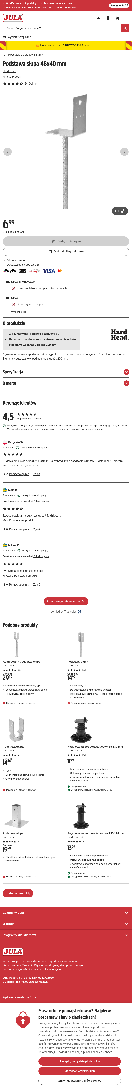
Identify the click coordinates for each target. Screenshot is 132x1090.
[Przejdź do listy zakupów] (108, 18)
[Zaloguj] (98, 18)
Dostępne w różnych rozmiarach (21, 703)
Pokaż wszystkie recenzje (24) (66, 601)
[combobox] (66, 28)
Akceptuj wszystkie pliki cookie (79, 1061)
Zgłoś (36, 474)
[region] (66, 1046)
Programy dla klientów (19, 935)
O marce (9, 383)
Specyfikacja (13, 372)
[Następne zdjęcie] (124, 152)
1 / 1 (117, 210)
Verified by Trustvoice (64, 611)
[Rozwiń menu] (127, 18)
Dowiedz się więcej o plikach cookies (79, 1052)
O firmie (8, 924)
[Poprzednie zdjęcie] (7, 152)
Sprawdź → (89, 45)
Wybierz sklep (18, 311)
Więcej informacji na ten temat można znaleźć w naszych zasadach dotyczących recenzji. (55, 429)
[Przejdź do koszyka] (117, 18)
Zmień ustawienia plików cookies (79, 1080)
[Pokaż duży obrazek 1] (66, 151)
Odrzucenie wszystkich (80, 1071)
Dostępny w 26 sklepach (91, 790)
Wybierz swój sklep (19, 37)
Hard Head (9, 71)
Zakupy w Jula (13, 912)
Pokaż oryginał (41, 501)
